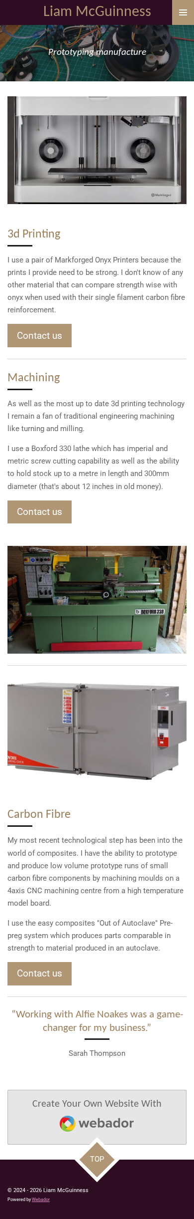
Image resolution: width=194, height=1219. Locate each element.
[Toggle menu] (183, 12)
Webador (41, 1199)
